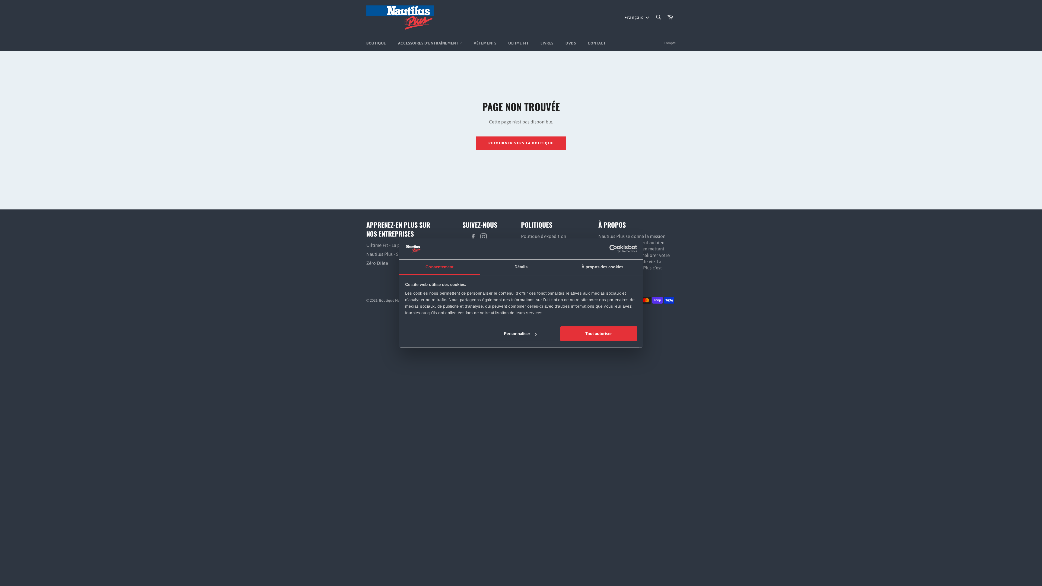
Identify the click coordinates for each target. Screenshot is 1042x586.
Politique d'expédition (543, 236)
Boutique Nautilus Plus (398, 300)
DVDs (571, 43)
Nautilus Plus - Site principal (394, 254)
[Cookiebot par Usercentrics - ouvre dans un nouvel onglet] (613, 249)
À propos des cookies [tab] (602, 267)
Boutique (376, 43)
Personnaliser (517, 333)
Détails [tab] (521, 267)
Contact (597, 43)
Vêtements (485, 43)
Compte (670, 43)
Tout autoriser (598, 333)
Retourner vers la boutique (521, 143)
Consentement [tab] (439, 267)
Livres (547, 43)
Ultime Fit (518, 43)
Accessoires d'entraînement (428, 43)
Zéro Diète (377, 263)
